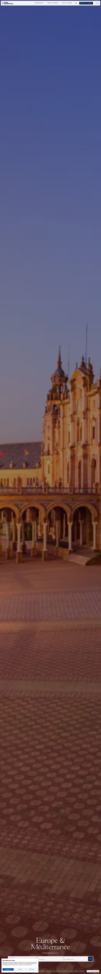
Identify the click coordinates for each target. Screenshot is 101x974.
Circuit (42, 971)
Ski (54, 971)
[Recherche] (76, 3)
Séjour (58, 971)
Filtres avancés (94, 971)
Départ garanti (74, 971)
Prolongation (64, 971)
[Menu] (97, 3)
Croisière (48, 971)
